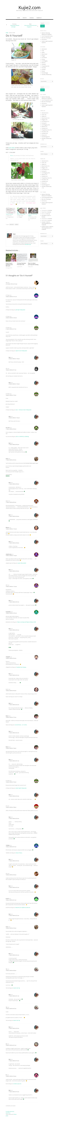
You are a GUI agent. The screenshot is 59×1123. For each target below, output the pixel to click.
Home (18, 17)
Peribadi (43, 69)
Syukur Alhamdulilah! (22, 563)
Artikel (43, 52)
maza (7, 458)
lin (6, 1074)
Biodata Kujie (28, 244)
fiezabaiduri (8, 611)
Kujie (14, 234)
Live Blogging (44, 61)
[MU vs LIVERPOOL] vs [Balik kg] (22, 436)
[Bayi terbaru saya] (22, 210)
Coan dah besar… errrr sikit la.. (21, 724)
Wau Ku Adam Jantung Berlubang (33, 263)
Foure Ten (44, 212)
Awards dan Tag (16, 988)
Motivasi (43, 62)
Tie (6, 969)
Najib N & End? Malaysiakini (21, 350)
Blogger (43, 55)
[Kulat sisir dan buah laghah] (33, 210)
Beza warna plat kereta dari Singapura (31, 26)
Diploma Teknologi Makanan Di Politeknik (46, 33)
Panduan (44, 64)
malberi (16, 224)
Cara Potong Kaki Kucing (47, 36)
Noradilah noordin (46, 215)
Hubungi (32, 17)
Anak (7, 32)
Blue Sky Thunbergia (46, 37)
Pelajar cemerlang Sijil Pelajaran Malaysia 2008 (26, 622)
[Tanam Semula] (11, 210)
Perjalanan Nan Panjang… (21, 667)
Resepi (43, 71)
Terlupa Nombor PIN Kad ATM (21, 263)
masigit (43, 222)
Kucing (43, 59)
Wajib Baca (39, 17)
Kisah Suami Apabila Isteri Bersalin (9, 264)
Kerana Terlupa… (19, 852)
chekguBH (8, 656)
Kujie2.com (29, 7)
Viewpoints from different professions (22, 907)
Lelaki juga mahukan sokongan (14, 26)
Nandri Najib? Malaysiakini (21, 788)
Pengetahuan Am (45, 66)
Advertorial (44, 49)
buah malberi (12, 147)
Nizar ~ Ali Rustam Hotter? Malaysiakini (23, 409)
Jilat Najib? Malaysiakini (20, 309)
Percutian (44, 67)
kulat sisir (12, 224)
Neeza (11, 155)
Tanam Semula (9, 214)
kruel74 (7, 898)
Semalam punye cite (17, 1083)
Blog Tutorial (44, 54)
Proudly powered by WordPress (10, 1112)
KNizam (7, 527)
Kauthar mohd (45, 226)
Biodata (25, 17)
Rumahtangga (45, 73)
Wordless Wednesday (46, 74)
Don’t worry (44, 39)
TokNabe (8, 845)
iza (6, 1043)
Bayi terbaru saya (21, 214)
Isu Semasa (44, 57)
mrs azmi (8, 427)
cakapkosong (8, 554)
